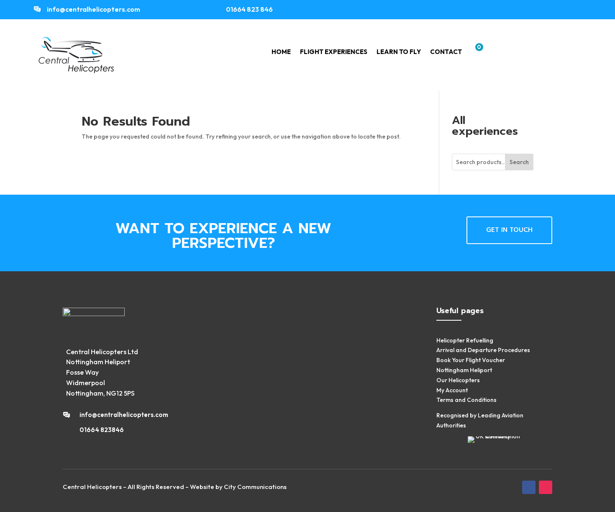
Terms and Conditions (466, 400)
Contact (446, 52)
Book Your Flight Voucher (470, 360)
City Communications (255, 487)
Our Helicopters (458, 380)
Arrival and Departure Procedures (483, 350)
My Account (452, 390)
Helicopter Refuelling (464, 340)
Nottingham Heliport (464, 370)
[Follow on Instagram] (578, 9)
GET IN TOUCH (509, 229)
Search (519, 162)
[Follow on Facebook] (562, 9)
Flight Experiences (333, 52)
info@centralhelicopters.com (93, 9)
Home (281, 52)
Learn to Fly (399, 52)
